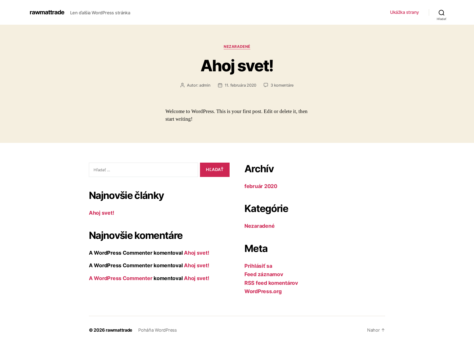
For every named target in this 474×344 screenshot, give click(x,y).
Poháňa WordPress (157, 330)
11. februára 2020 (240, 85)
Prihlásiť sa (258, 266)
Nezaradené (237, 46)
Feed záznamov (263, 274)
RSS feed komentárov (271, 283)
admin (205, 85)
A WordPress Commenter (120, 278)
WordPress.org (263, 291)
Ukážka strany (404, 12)
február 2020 (260, 186)
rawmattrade (47, 12)
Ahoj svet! (236, 65)
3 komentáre (282, 85)
